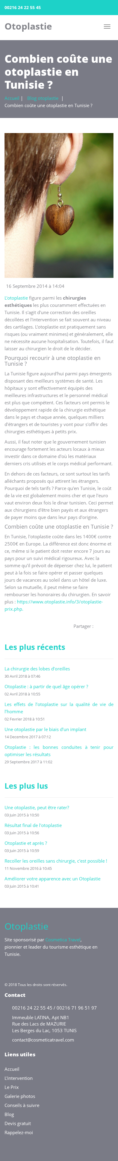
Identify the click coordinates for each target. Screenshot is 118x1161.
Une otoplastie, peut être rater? (37, 807)
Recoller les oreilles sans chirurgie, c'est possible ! (56, 861)
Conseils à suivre (22, 1105)
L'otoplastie (16, 298)
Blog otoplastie (42, 98)
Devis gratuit (18, 1123)
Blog (9, 1114)
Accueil (12, 98)
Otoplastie (28, 25)
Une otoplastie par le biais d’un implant (45, 729)
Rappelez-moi (19, 1132)
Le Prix (12, 1087)
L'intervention (19, 1078)
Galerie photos (20, 1096)
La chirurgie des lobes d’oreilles (37, 669)
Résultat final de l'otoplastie (33, 825)
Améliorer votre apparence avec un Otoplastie (52, 879)
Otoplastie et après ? (26, 843)
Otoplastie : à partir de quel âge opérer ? (46, 686)
